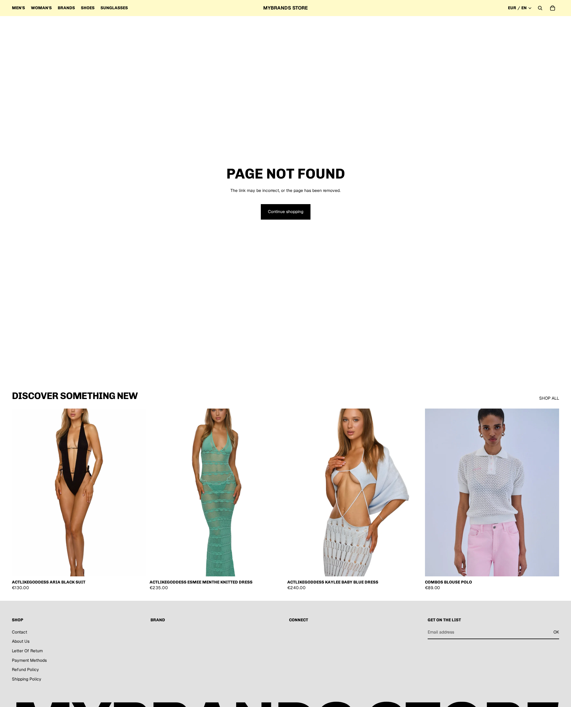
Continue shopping (285, 211)
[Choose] (550, 567)
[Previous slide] (21, 492)
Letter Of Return (27, 650)
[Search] (540, 8)
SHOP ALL (549, 398)
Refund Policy (25, 669)
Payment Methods (29, 660)
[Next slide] (137, 492)
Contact (19, 632)
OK (556, 632)
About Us (20, 641)
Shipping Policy (26, 679)
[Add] (136, 567)
